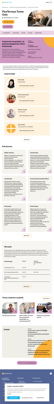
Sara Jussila (21, 124)
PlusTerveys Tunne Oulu (33, 7)
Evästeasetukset (40, 397)
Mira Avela (21, 80)
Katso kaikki (46, 298)
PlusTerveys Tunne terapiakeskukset (27, 363)
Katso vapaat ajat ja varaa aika (28, 86)
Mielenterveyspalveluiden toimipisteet (18, 7)
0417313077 (31, 42)
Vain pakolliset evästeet (27, 397)
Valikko (47, 2)
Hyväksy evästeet (13, 397)
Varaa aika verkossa (9, 22)
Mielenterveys (5, 7)
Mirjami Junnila (22, 109)
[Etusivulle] (7, 2)
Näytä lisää (26, 139)
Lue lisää (9, 393)
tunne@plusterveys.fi (33, 46)
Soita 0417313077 (8, 26)
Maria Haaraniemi (23, 94)
